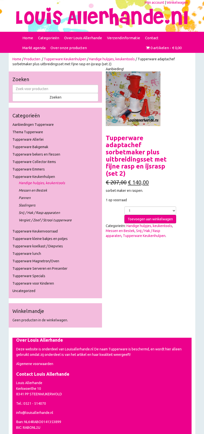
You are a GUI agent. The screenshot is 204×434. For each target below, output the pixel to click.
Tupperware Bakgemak (30, 147)
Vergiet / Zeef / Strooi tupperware (45, 220)
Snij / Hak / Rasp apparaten (39, 213)
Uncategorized (23, 291)
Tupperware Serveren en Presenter (39, 268)
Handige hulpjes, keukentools (112, 59)
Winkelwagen (177, 2)
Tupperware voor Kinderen (33, 283)
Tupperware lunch (26, 254)
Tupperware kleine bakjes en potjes (40, 239)
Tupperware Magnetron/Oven (35, 261)
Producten (32, 59)
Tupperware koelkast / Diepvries (37, 246)
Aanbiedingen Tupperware (33, 125)
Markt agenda (34, 48)
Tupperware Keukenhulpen (65, 59)
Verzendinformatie (123, 38)
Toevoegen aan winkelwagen (150, 219)
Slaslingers (27, 205)
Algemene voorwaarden (34, 364)
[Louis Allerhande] (102, 16)
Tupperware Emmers (28, 169)
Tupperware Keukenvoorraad (35, 231)
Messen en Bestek (33, 190)
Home (27, 38)
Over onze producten (69, 48)
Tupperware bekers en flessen (36, 154)
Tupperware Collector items (34, 162)
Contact (151, 38)
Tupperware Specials (28, 276)
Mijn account (154, 2)
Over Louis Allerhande (83, 38)
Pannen (25, 198)
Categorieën (48, 38)
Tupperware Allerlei (28, 139)
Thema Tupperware (27, 132)
